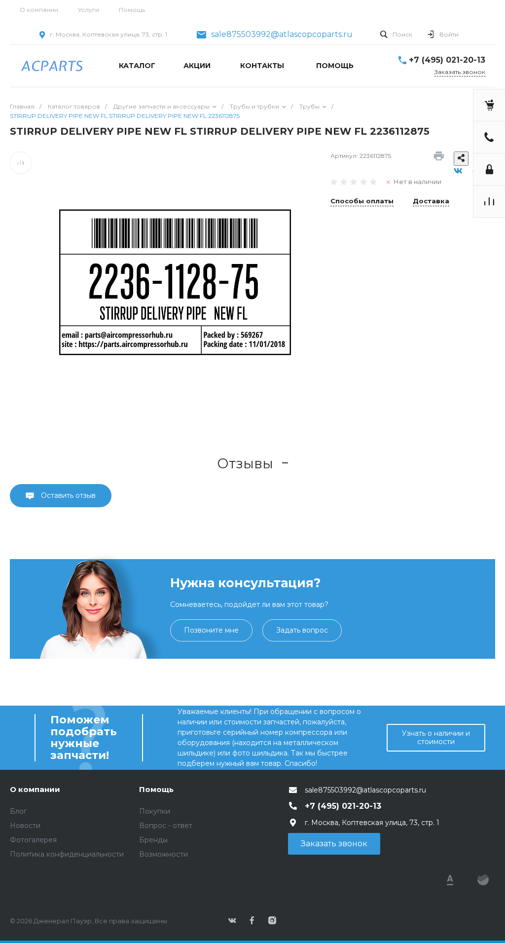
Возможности (163, 854)
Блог (18, 811)
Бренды (153, 839)
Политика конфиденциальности (67, 854)
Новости (25, 825)
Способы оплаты (362, 201)
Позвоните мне (211, 630)
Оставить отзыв (67, 495)
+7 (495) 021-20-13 (447, 60)
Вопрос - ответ (165, 825)
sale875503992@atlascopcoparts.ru (282, 34)
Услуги (88, 9)
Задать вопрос (302, 630)
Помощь (132, 9)
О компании (39, 9)
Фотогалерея (33, 839)
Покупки (154, 811)
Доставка (431, 201)
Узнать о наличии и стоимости (436, 737)
